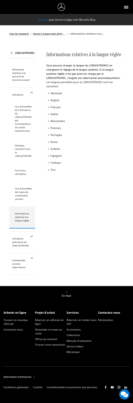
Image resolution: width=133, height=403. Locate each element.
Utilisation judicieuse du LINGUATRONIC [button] (20, 242)
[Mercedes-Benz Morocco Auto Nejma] (61, 7)
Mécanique (73, 352)
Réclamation (105, 320)
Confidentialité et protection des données (72, 387)
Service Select (74, 346)
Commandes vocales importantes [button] (18, 264)
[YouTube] (112, 387)
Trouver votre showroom (50, 345)
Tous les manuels (19, 33)
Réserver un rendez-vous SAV (81, 322)
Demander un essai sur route (48, 331)
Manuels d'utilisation (79, 341)
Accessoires (73, 329)
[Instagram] (119, 387)
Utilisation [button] (18, 94)
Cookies (37, 387)
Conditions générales (16, 387)
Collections (73, 335)
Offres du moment (46, 339)
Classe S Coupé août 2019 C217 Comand (49, 33)
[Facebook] (106, 387)
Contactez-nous (13, 329)
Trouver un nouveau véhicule (15, 322)
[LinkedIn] (126, 387)
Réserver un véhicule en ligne (49, 322)
